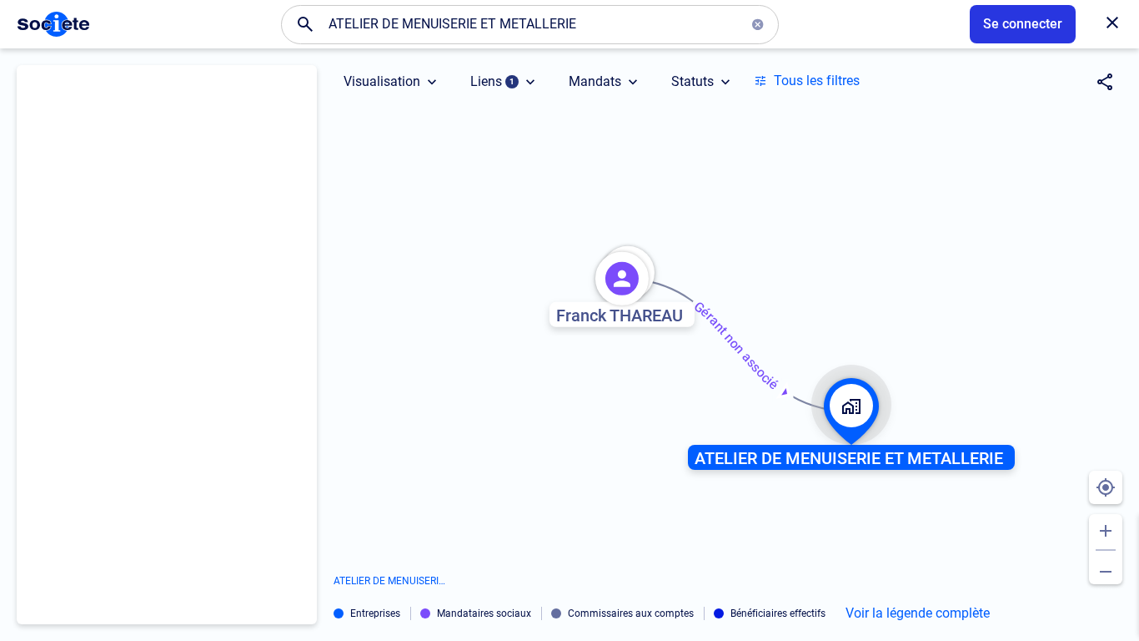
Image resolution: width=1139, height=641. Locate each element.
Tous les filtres (817, 80)
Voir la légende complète (917, 613)
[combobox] (530, 24)
